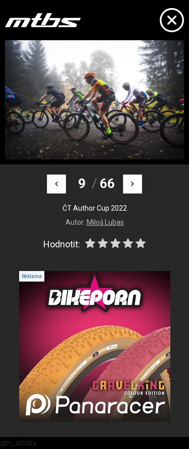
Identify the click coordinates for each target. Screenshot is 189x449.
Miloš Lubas (105, 222)
